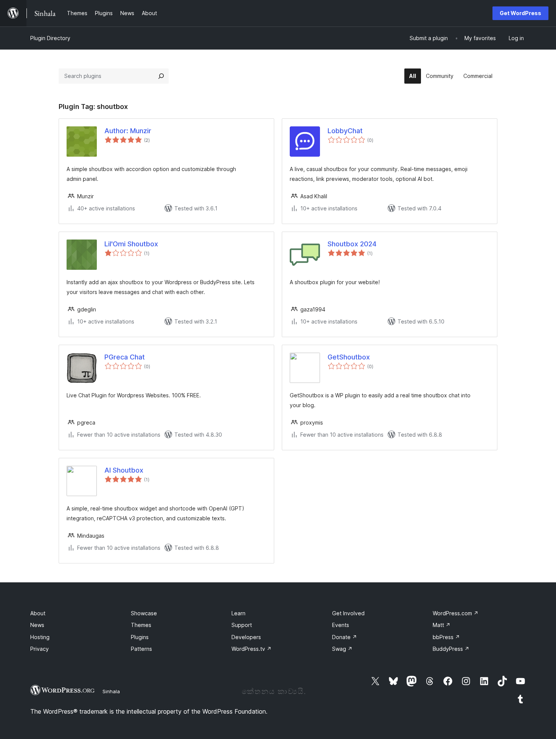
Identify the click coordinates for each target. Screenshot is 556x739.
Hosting (40, 637)
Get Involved (348, 613)
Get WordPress (520, 13)
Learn (238, 613)
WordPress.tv (251, 649)
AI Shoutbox (123, 470)
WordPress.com (455, 613)
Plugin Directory (50, 38)
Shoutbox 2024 (352, 244)
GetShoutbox (349, 357)
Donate (344, 637)
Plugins (140, 637)
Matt (441, 625)
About (37, 613)
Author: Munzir (127, 131)
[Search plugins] (161, 76)
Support (241, 625)
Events (340, 625)
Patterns (141, 649)
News (37, 625)
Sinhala (111, 691)
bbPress (446, 637)
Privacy (39, 649)
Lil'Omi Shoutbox (131, 244)
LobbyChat (345, 131)
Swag (342, 649)
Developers (246, 637)
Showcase (144, 613)
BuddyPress (451, 649)
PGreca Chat (124, 357)
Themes (141, 625)
